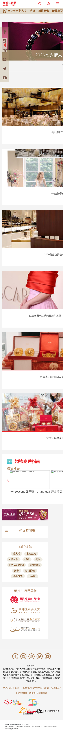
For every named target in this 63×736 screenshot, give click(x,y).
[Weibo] (4, 50)
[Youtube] (4, 77)
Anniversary (35, 688)
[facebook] (4, 31)
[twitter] (4, 68)
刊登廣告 (20, 726)
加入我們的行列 (36, 726)
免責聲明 (31, 681)
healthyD (56, 688)
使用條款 (54, 726)
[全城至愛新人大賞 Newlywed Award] (25, 620)
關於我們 (12, 726)
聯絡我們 (47, 726)
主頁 (6, 726)
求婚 (32, 10)
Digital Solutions (38, 693)
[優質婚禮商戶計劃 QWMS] (25, 599)
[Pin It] (4, 59)
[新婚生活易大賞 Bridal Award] (25, 610)
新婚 (25, 688)
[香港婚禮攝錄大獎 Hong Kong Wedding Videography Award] (25, 629)
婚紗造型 (57, 10)
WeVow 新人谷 (17, 10)
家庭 (46, 688)
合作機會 (27, 726)
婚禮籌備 (43, 10)
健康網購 (22, 693)
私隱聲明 (8, 729)
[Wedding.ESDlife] (9, 4)
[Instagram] (4, 41)
